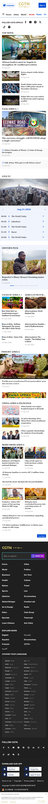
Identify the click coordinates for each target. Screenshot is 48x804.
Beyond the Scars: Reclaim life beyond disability (22, 482)
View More (41, 536)
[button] (13, 104)
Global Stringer (8, 601)
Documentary (30, 596)
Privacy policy (29, 781)
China (16, 14)
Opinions (6, 596)
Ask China (28, 623)
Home (8, 14)
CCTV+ (27, 644)
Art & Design (7, 607)
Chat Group (29, 612)
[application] (24, 192)
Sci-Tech (28, 575)
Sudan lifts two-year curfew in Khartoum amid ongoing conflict (32, 99)
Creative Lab (29, 601)
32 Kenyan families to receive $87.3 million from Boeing (23, 473)
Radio (39, 14)
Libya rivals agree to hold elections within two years (34, 463)
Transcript (28, 617)
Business (6, 575)
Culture (27, 580)
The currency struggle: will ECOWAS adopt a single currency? (24, 139)
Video (4, 612)
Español (5, 639)
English (5, 635)
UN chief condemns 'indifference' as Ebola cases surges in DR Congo (22, 526)
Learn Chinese (8, 623)
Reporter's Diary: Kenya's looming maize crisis (23, 278)
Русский (27, 635)
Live (32, 14)
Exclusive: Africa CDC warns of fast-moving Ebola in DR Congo (11, 504)
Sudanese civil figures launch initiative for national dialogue (11, 463)
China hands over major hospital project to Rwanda (32, 407)
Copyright (17, 781)
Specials (5, 617)
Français (5, 644)
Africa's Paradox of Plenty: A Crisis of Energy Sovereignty (22, 151)
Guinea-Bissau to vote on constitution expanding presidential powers (22, 517)
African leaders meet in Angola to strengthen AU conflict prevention (19, 63)
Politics (27, 569)
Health (5, 580)
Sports (5, 591)
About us (40, 781)
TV (45, 14)
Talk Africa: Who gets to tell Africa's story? (22, 163)
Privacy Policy (4, 802)
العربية (4, 648)
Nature (5, 585)
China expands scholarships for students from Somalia (32, 432)
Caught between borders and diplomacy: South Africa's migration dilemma (23, 382)
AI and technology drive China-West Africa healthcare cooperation (33, 421)
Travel (26, 585)
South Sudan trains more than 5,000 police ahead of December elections (32, 86)
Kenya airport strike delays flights (32, 73)
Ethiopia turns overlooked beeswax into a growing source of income (35, 505)
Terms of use (6, 781)
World (23, 14)
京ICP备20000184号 (28, 785)
